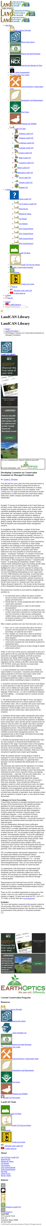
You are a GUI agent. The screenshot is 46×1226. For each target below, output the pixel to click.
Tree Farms (25, 112)
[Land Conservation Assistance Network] (18, 15)
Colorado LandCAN (26, 148)
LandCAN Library (12, 331)
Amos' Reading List (19, 1033)
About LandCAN (25, 199)
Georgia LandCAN (25, 153)
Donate (16, 272)
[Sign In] (2, 311)
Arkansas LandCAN (26, 138)
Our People (23, 219)
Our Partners (23, 224)
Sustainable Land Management (32, 100)
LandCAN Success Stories (30, 265)
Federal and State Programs (30, 54)
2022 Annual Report (26, 229)
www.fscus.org (29, 898)
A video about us (19, 293)
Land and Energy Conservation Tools (25, 1059)
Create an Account (27, 284)
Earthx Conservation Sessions (22, 267)
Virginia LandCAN (25, 182)
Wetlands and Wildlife (29, 124)
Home (7, 329)
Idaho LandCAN (25, 158)
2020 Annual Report (26, 239)
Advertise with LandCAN (22, 290)
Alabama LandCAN (26, 134)
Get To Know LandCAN (28, 204)
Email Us (8, 1212)
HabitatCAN (23, 187)
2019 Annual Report (26, 243)
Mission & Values (25, 214)
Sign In (14, 287)
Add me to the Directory (14, 1197)
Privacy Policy (6, 1176)
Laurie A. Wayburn (11, 479)
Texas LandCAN (25, 178)
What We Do (23, 209)
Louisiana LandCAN (26, 163)
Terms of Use (5, 1173)
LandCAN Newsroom (12, 1098)
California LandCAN (26, 143)
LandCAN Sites (20, 129)
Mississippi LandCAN (25, 173)
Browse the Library (28, 42)
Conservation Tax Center (20, 75)
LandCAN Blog (24, 253)
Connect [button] (8, 189)
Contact (8, 295)
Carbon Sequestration (21, 72)
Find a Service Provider (22, 30)
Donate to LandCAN (13, 1207)
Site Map (4, 1171)
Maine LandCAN (23, 168)
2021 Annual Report (26, 234)
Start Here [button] (9, 25)
